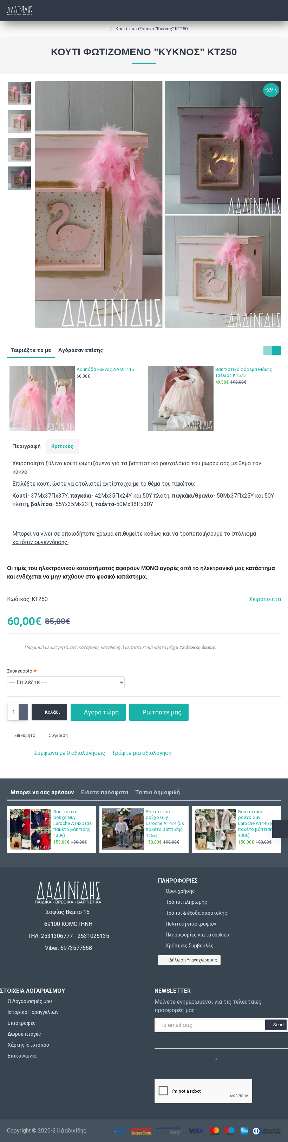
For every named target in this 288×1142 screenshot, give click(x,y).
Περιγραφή (26, 446)
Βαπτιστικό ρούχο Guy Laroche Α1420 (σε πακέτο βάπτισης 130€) (72, 823)
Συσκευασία (19, 671)
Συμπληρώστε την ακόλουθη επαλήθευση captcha (179, 1066)
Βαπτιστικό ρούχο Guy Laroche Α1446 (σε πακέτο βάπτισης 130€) (257, 823)
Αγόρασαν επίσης (80, 350)
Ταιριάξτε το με (31, 350)
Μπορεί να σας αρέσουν (42, 792)
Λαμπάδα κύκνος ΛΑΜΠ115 (105, 369)
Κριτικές (62, 446)
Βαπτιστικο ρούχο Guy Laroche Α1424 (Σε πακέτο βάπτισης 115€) (165, 823)
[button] (267, 350)
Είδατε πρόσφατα (104, 792)
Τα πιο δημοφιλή (157, 792)
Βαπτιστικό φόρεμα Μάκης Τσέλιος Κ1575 (243, 372)
